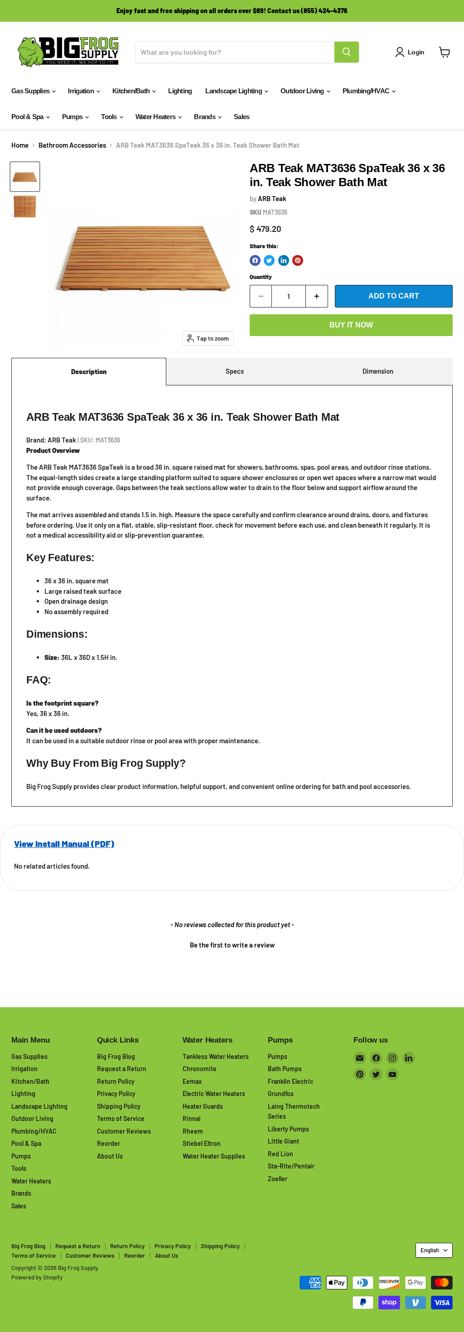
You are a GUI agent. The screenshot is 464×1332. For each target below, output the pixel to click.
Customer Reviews (124, 1131)
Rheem (193, 1131)
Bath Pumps (285, 1068)
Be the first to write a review (232, 945)
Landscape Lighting (234, 91)
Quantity (261, 277)
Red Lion (280, 1154)
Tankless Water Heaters (216, 1056)
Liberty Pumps (288, 1129)
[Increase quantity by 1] (317, 296)
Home (20, 145)
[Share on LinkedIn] (283, 260)
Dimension (377, 371)
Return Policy (116, 1081)
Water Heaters (156, 116)
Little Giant (283, 1141)
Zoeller (277, 1179)
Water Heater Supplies (214, 1156)
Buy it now (351, 325)
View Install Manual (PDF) (64, 843)
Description (88, 371)
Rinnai (192, 1118)
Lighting (180, 91)
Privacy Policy (116, 1093)
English (429, 1250)
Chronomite (200, 1068)
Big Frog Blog (116, 1056)
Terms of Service (121, 1118)
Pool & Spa (28, 116)
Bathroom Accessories (72, 145)
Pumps (73, 116)
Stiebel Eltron (202, 1143)
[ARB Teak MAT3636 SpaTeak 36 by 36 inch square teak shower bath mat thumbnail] (24, 176)
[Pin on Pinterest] (297, 260)
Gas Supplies (31, 91)
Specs (235, 371)
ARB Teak (272, 198)
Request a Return (121, 1068)
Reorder (108, 1143)
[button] (232, 944)
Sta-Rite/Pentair (291, 1166)
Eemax (192, 1081)
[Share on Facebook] (255, 260)
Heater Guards (203, 1106)
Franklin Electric (290, 1081)
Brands (205, 116)
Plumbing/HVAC (367, 91)
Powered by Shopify (37, 1277)
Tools (109, 116)
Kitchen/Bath (131, 91)
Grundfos (281, 1093)
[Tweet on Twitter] (269, 260)
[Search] (346, 52)
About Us (110, 1156)
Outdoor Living (302, 91)
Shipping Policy (118, 1106)
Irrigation (81, 91)
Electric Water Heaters (214, 1093)
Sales (241, 116)
